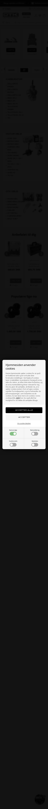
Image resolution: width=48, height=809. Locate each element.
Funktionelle (13, 441)
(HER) (18, 398)
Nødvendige (13, 430)
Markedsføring (34, 430)
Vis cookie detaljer (24, 423)
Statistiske (35, 441)
